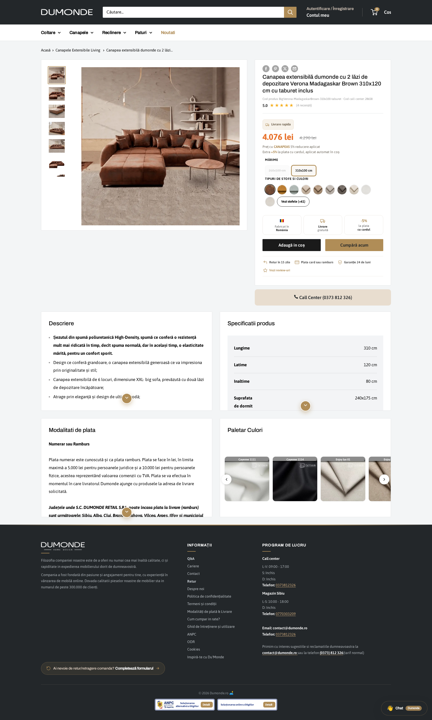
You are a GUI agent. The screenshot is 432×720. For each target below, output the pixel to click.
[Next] (384, 479)
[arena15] (330, 190)
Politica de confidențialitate (209, 596)
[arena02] (306, 190)
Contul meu (317, 15)
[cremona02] (270, 202)
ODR (191, 642)
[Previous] (227, 479)
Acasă (45, 50)
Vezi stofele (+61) (293, 201)
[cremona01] (366, 190)
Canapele (79, 32)
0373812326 (286, 585)
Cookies (193, 649)
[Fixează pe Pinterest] (275, 68)
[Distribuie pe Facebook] (266, 68)
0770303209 (286, 614)
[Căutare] (290, 12)
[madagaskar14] (270, 189)
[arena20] (354, 190)
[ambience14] (294, 190)
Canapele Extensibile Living (78, 50)
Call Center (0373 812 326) (325, 297)
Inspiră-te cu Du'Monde (205, 657)
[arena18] (342, 190)
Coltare (48, 32)
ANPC (191, 634)
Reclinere (111, 32)
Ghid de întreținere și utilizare (211, 626)
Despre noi (195, 589)
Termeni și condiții (201, 604)
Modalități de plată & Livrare (209, 611)
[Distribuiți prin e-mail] (294, 68)
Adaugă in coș (291, 245)
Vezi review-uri (279, 270)
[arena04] (318, 190)
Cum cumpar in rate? (203, 619)
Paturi (141, 32)
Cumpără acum (354, 245)
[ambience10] (282, 190)
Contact (193, 573)
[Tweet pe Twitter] (285, 68)
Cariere (193, 566)
